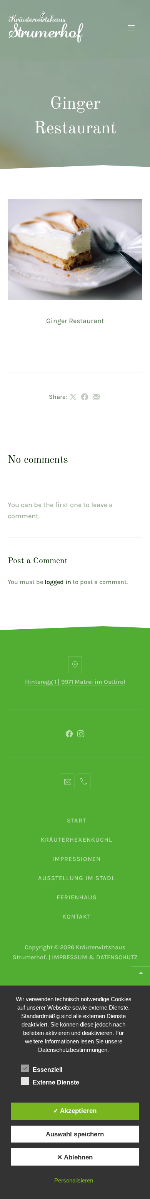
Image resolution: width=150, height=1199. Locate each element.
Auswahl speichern (75, 1134)
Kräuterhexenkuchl (76, 839)
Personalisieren (73, 1180)
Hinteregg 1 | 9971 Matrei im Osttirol (75, 681)
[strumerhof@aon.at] (68, 781)
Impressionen (76, 858)
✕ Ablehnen (75, 1157)
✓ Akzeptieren (75, 1110)
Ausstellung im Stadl (76, 878)
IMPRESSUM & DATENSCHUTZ (95, 957)
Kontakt (76, 916)
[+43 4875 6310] (84, 781)
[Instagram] (80, 733)
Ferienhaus (77, 897)
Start (76, 820)
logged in (58, 581)
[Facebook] (69, 733)
